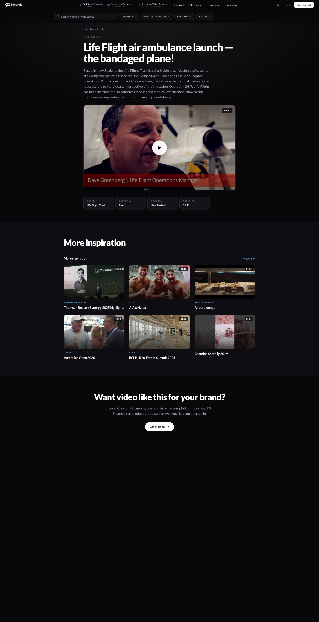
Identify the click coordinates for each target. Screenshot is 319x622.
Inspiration (88, 29)
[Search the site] (278, 5)
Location (127, 16)
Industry (182, 16)
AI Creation (195, 4)
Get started (304, 4)
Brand (203, 16)
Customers (214, 4)
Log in (288, 4)
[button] (159, 147)
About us (232, 4)
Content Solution (155, 16)
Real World (179, 4)
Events (100, 29)
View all (247, 258)
